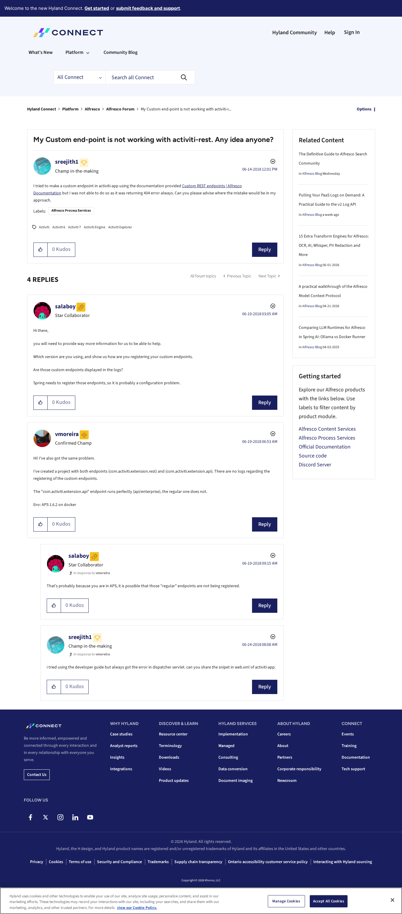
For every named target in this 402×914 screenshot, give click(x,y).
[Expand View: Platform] (88, 52)
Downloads (169, 757)
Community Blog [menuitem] (120, 52)
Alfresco (92, 109)
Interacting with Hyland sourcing (342, 862)
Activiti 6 (58, 227)
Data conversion (233, 769)
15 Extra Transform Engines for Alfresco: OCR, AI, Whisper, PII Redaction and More (334, 245)
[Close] (392, 900)
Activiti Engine (94, 227)
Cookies (56, 862)
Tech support (353, 769)
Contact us (36, 775)
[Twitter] (45, 817)
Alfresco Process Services (71, 210)
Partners (284, 757)
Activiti (44, 227)
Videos (165, 769)
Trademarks (158, 862)
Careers (284, 734)
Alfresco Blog (312, 173)
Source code (313, 456)
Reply (264, 249)
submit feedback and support (148, 8)
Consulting (228, 757)
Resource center (173, 734)
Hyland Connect (41, 109)
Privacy (36, 862)
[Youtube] (90, 817)
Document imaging (235, 781)
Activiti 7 (74, 227)
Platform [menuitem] (74, 52)
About (282, 746)
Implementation (233, 734)
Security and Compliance (119, 862)
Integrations (121, 769)
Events (348, 734)
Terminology (170, 746)
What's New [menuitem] (41, 52)
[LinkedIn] (75, 817)
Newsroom (287, 781)
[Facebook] (30, 817)
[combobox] (150, 77)
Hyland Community (294, 32)
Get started (97, 8)
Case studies (121, 734)
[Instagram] (60, 817)
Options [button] (364, 109)
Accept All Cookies (328, 901)
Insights (117, 757)
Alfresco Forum (120, 109)
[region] (201, 901)
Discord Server (315, 464)
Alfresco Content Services (327, 429)
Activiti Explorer (120, 227)
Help (329, 32)
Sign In (352, 32)
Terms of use (80, 862)
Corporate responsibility (299, 769)
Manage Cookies (286, 901)
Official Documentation (325, 447)
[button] (41, 250)
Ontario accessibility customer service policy (268, 862)
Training (349, 746)
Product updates (174, 781)
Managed (226, 746)
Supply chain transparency (198, 862)
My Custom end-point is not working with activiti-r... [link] (186, 109)
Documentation (356, 757)
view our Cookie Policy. (137, 907)
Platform (70, 109)
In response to (91, 573)
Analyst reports (123, 746)
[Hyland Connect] (68, 33)
